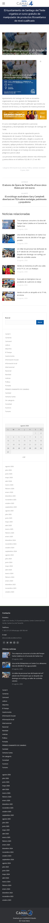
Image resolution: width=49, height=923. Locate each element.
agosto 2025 (9, 511)
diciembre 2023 (10, 584)
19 (19, 444)
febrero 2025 (9, 533)
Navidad (8, 374)
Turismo (8, 411)
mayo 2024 (9, 566)
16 (41, 441)
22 (35, 444)
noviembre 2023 (10, 588)
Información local (15, 168)
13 (24, 441)
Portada (8, 386)
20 (24, 444)
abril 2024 (8, 570)
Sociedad (42, 168)
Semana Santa (10, 397)
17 (8, 444)
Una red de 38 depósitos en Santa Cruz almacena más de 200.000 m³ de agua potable (31, 237)
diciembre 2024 (10, 540)
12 (19, 441)
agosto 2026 (9, 466)
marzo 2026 (9, 485)
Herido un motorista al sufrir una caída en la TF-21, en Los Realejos (31, 267)
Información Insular (12, 360)
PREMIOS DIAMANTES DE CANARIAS (17, 389)
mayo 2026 (9, 477)
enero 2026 (9, 492)
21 (30, 444)
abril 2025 (8, 525)
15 (35, 441)
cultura (7, 345)
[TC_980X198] (24, 119)
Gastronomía (9, 356)
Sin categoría (9, 400)
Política (29, 168)
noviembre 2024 (10, 544)
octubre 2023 (9, 592)
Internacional (9, 367)
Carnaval (8, 341)
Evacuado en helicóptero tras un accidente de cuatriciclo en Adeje (29, 280)
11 (13, 441)
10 (8, 441)
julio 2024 (8, 559)
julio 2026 (8, 470)
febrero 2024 (9, 577)
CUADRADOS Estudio (29, 918)
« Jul (23, 457)
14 (30, 441)
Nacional (8, 371)
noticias (24, 168)
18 (13, 444)
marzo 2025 (9, 529)
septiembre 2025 (11, 507)
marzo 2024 (9, 573)
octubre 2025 (9, 503)
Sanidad (35, 168)
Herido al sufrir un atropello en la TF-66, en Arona (31, 293)
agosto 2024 (9, 555)
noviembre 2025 (10, 500)
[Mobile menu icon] (3, 3)
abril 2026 (8, 481)
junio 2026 (8, 474)
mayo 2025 (9, 522)
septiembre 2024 (11, 551)
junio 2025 (8, 518)
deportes (8, 349)
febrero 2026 (9, 489)
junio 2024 (8, 562)
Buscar (7, 318)
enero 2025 (9, 536)
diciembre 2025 (10, 496)
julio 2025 (8, 514)
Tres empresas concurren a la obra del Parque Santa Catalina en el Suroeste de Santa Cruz (32, 223)
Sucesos (8, 408)
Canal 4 (7, 334)
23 (41, 444)
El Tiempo (8, 352)
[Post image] (8, 224)
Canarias (8, 338)
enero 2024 (9, 581)
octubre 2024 (9, 548)
